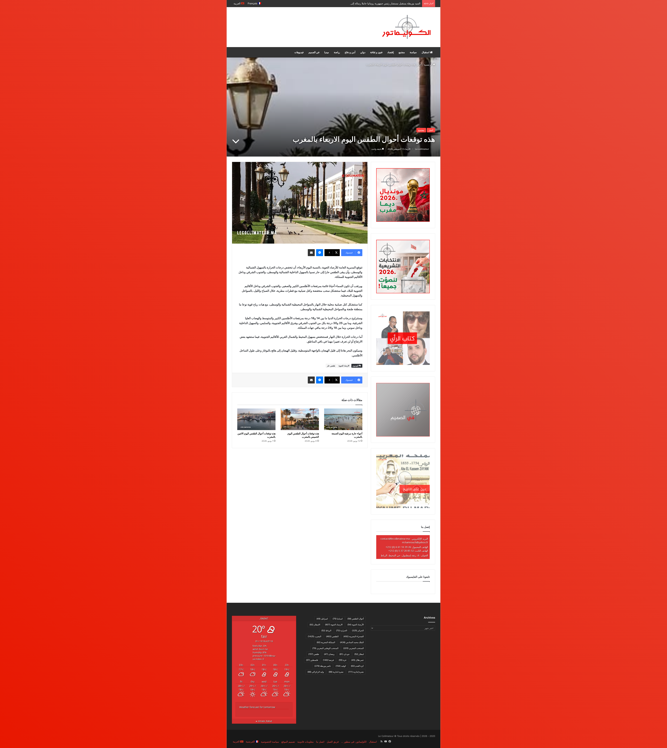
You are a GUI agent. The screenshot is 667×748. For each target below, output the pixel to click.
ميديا (326, 52)
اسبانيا (338, 618)
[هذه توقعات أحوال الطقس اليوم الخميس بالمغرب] (300, 419)
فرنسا (328, 660)
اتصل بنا (320, 741)
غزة (342, 660)
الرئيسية (428, 64)
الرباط (326, 630)
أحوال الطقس (355, 618)
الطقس (332, 636)
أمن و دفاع (350, 52)
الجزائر (358, 630)
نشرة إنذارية (356, 672)
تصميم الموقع (288, 741)
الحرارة (341, 630)
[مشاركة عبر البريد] (311, 252)
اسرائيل (322, 618)
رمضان (329, 654)
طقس (313, 654)
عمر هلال (357, 660)
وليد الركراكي (315, 672)
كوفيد (341, 666)
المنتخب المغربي (353, 648)
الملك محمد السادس (352, 642)
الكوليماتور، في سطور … (354, 741)
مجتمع (402, 52)
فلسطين (312, 660)
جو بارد (344, 654)
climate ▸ (264, 721)
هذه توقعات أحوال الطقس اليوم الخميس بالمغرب (303, 435)
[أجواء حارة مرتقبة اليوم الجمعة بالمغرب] (343, 419)
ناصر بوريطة (322, 666)
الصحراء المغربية (353, 636)
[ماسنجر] (319, 252)
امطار (359, 654)
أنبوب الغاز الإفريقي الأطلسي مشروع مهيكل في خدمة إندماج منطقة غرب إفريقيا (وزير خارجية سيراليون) (366, 3)
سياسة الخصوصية (270, 741)
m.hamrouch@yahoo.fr (415, 542)
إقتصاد (390, 52)
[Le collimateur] (406, 27)
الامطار (315, 624)
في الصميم (313, 52)
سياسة (413, 52)
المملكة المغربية (326, 642)
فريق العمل (333, 741)
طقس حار (331, 366)
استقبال (426, 52)
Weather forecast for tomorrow (257, 707)
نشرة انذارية (336, 672)
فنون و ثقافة (376, 52)
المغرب (314, 636)
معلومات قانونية (305, 741)
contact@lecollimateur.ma (395, 538)
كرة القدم (357, 666)
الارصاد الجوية (344, 366)
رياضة (337, 52)
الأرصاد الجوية (355, 624)
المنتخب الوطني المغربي (325, 648)
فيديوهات (299, 52)
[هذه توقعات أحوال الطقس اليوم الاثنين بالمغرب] (256, 419)
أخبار (419, 64)
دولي (362, 52)
